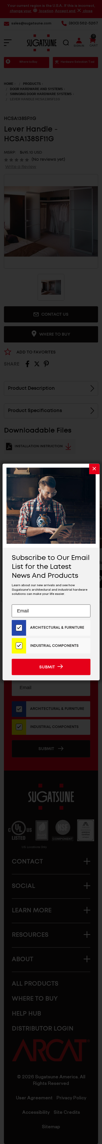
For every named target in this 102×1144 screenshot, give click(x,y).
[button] (94, 469)
